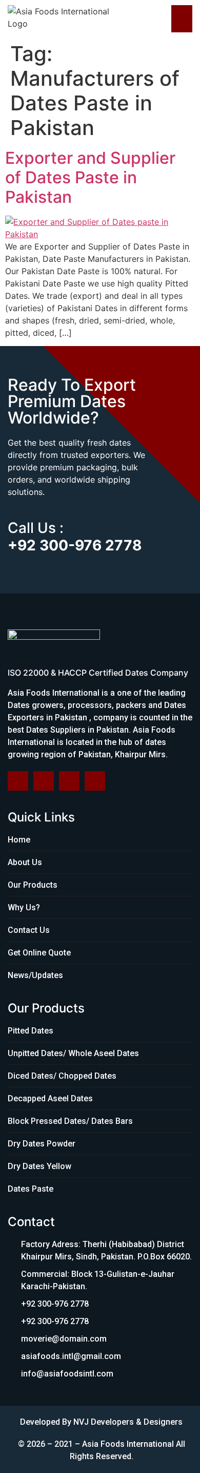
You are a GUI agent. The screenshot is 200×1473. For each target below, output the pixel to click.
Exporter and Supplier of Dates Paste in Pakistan (90, 177)
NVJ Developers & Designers (128, 1422)
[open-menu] (181, 18)
